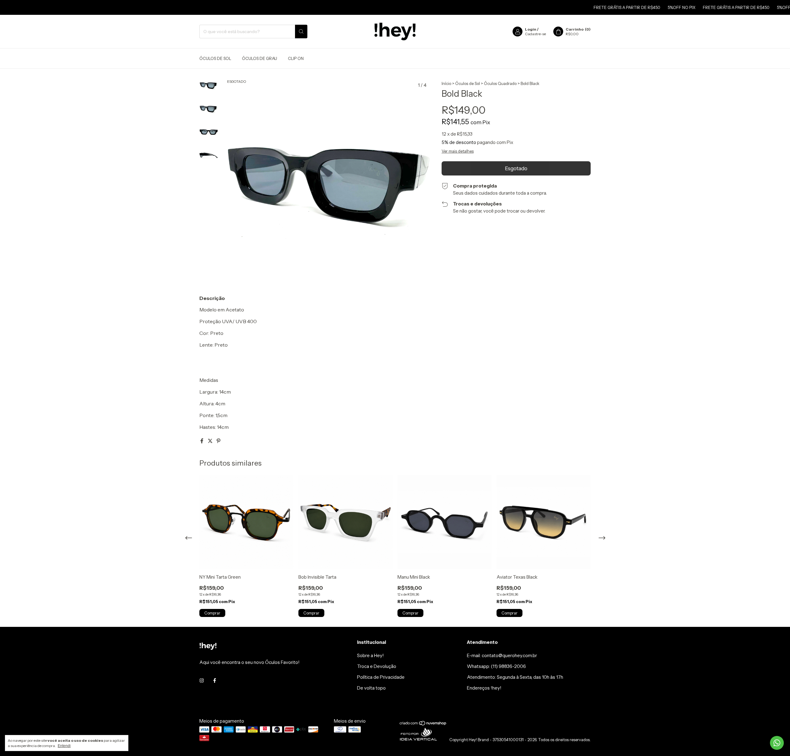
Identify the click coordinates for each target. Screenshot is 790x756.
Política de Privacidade (381, 677)
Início (446, 83)
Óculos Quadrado (500, 83)
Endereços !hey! (484, 688)
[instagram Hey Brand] (201, 680)
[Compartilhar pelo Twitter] (211, 441)
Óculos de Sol (467, 83)
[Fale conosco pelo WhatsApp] (777, 743)
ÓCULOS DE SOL (215, 58)
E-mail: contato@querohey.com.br (502, 655)
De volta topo (371, 688)
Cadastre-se (535, 34)
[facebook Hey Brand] (214, 680)
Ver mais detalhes (458, 151)
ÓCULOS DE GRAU (259, 58)
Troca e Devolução (376, 666)
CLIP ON (296, 58)
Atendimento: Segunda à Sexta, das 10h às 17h (515, 677)
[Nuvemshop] (423, 724)
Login (530, 29)
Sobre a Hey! (370, 655)
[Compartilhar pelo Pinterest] (218, 441)
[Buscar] (301, 31)
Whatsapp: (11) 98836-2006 (496, 666)
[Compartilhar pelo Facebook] (202, 441)
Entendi (64, 746)
